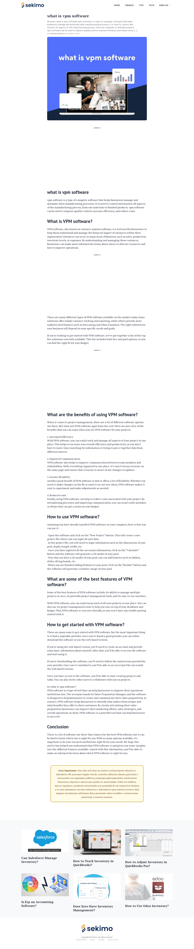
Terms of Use (113, 939)
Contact (101, 939)
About (92, 939)
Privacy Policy (81, 939)
